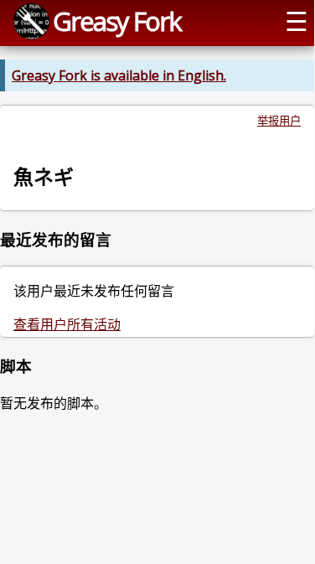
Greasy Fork (117, 21)
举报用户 (279, 120)
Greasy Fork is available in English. (119, 75)
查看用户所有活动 (67, 324)
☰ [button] (296, 21)
